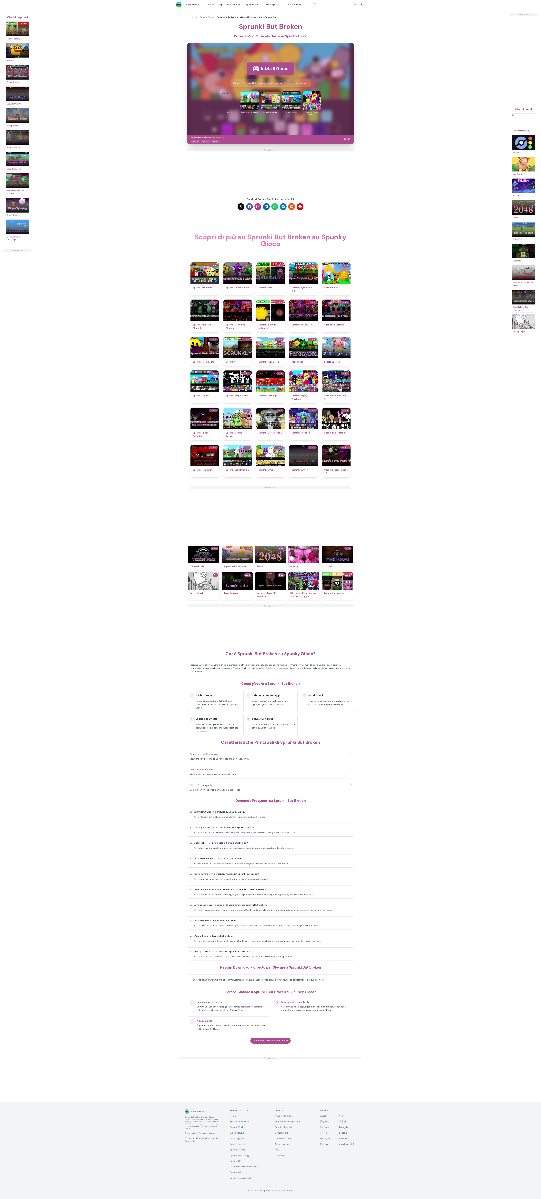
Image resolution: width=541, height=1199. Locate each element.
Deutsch (324, 1127)
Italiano (343, 1138)
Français (343, 1127)
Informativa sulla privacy (287, 1121)
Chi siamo (280, 1155)
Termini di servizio (284, 1127)
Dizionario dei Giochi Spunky (244, 1166)
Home (211, 4)
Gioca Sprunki (272, 4)
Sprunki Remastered (240, 1177)
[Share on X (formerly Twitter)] (241, 206)
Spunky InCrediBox (230, 4)
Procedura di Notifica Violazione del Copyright (201, 1139)
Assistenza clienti (284, 1115)
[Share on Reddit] (291, 206)
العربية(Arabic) (346, 1144)
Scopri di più (281, 1132)
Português (325, 1138)
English (323, 1115)
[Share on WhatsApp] (274, 206)
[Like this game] (345, 139)
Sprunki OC (235, 1161)
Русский (324, 1144)
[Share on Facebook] (249, 206)
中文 (341, 1115)
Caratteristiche (283, 1138)
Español (343, 1132)
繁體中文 (324, 1121)
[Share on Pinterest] (300, 206)
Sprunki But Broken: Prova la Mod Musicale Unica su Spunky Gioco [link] (247, 17)
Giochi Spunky (293, 4)
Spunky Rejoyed (238, 1144)
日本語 (342, 1121)
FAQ (277, 1149)
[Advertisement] (17, 294)
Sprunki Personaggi (240, 1155)
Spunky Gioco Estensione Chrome (201, 1133)
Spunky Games (207, 17)
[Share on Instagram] (257, 206)
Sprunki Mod (252, 4)
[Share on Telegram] (283, 206)
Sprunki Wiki (236, 1172)
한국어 (323, 1132)
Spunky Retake (237, 1149)
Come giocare (282, 1144)
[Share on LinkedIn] (266, 206)
